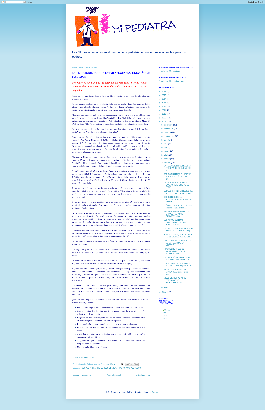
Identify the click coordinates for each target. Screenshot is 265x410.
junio (166, 147)
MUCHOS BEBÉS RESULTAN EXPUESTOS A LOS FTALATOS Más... (176, 213)
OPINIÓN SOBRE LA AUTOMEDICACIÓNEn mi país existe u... (178, 199)
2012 (164, 106)
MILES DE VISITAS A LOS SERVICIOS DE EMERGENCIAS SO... (175, 280)
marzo (167, 159)
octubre (167, 132)
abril (166, 155)
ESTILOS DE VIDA (108, 368)
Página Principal (114, 375)
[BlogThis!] (129, 364)
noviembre (169, 128)
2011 (164, 110)
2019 (164, 91)
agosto (167, 140)
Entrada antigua (143, 375)
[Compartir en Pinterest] (137, 364)
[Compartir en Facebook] (134, 364)
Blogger (155, 392)
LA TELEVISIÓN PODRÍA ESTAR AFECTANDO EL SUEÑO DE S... (178, 168)
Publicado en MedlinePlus (83, 357)
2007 (164, 292)
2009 (164, 118)
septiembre (169, 136)
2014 (164, 99)
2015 (164, 95)
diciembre (168, 125)
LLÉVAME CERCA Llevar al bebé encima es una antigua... (178, 206)
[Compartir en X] (132, 364)
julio (166, 143)
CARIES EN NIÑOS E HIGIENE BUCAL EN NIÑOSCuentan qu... (177, 176)
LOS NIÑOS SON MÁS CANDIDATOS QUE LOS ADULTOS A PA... (175, 222)
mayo (166, 151)
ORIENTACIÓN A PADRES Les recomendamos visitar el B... (177, 258)
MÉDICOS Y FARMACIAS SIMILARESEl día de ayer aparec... (176, 271)
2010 (164, 114)
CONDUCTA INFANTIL (91, 368)
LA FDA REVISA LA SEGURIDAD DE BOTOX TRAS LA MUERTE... (178, 242)
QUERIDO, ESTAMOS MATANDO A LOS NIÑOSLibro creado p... (178, 229)
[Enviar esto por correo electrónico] (126, 364)
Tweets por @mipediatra (169, 71)
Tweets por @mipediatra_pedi (172, 81)
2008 (164, 121)
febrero (167, 162)
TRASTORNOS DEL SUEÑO (129, 368)
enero (167, 287)
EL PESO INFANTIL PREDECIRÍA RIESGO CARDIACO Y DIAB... (178, 192)
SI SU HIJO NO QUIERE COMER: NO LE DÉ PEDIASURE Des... (178, 235)
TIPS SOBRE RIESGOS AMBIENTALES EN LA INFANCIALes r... (174, 251)
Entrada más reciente (81, 375)
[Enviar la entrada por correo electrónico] (122, 364)
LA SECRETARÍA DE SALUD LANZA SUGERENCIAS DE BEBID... (176, 184)
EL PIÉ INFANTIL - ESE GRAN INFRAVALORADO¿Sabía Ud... (178, 264)
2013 (164, 102)
